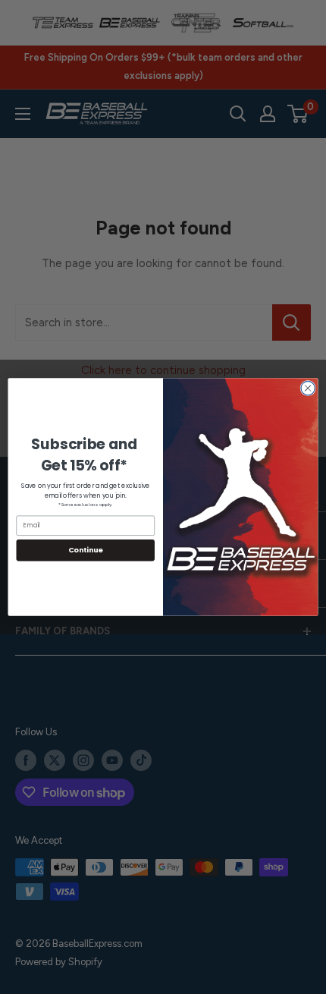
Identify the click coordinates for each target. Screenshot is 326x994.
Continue (85, 550)
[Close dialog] (308, 388)
